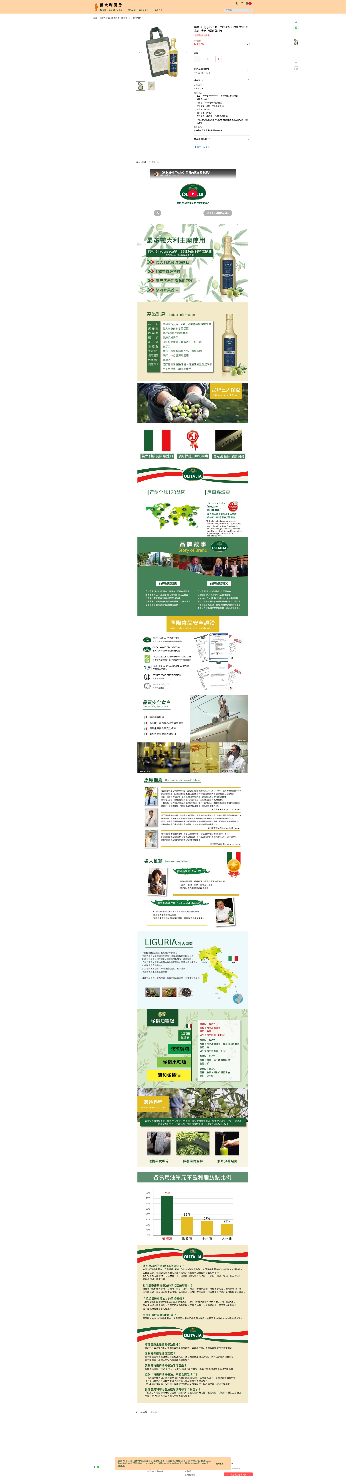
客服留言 (188, 1471)
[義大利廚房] (108, 7)
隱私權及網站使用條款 (155, 1471)
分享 (199, 147)
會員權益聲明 (190, 1475)
